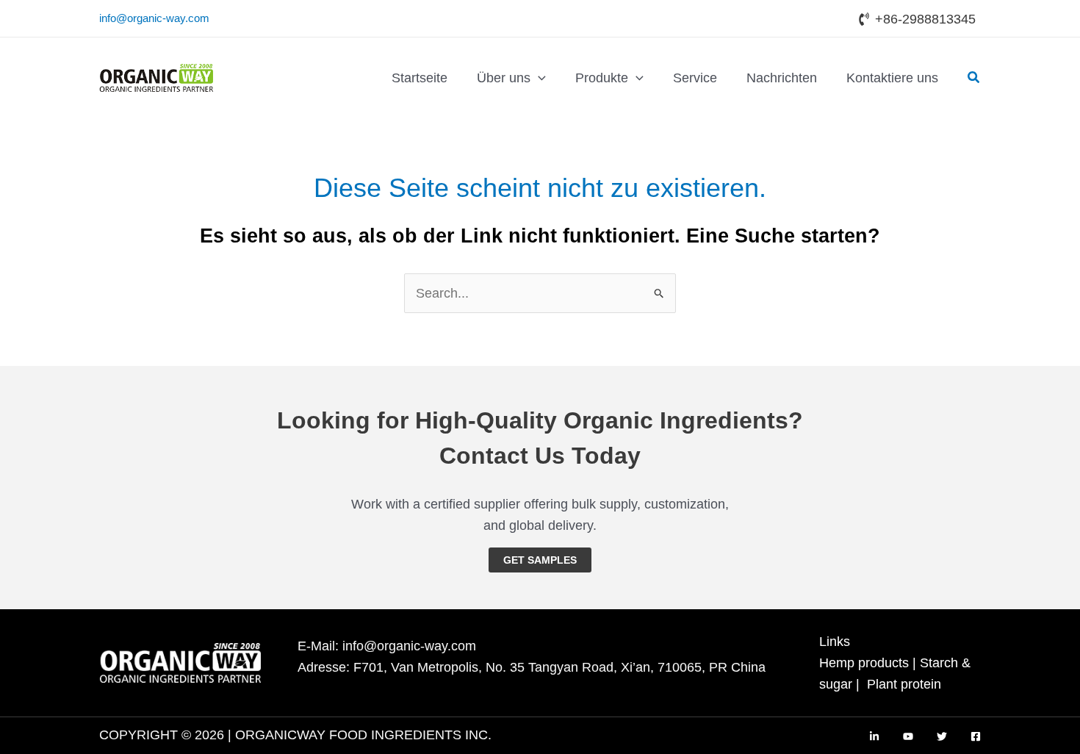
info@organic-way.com (154, 18)
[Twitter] (942, 736)
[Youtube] (908, 736)
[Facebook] (976, 736)
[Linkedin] (874, 736)
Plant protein (904, 684)
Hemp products (864, 663)
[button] (538, 78)
